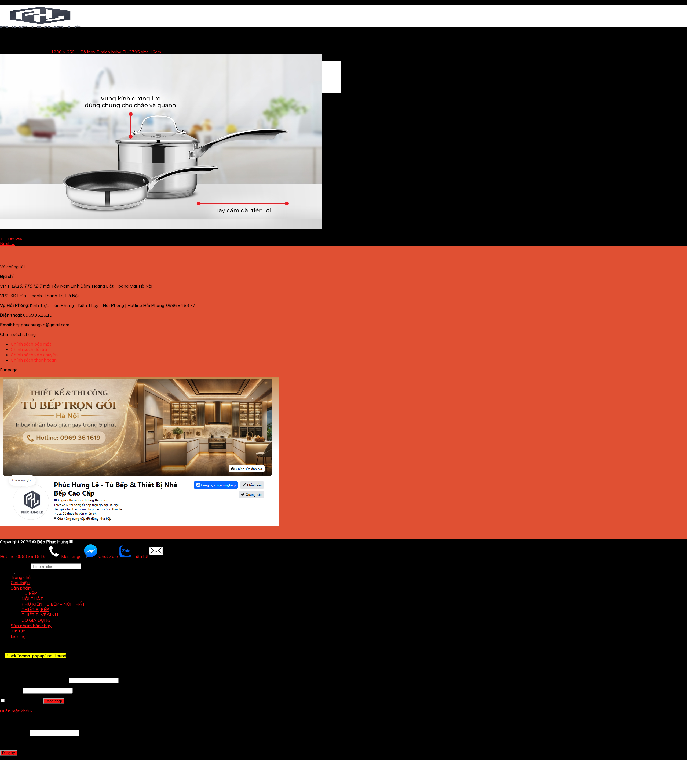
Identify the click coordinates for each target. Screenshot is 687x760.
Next (7, 243)
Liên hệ (18, 636)
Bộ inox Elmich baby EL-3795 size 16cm (121, 51)
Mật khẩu (11, 690)
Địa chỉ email (14, 732)
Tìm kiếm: (20, 566)
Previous (11, 238)
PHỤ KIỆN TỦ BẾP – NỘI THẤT (53, 604)
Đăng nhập (53, 701)
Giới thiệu (20, 582)
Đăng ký (8, 753)
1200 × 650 (63, 51)
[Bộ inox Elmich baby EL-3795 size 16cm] (161, 227)
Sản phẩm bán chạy (31, 625)
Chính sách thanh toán (34, 360)
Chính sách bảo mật (31, 344)
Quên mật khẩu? (16, 711)
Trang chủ (21, 47)
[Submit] (13, 573)
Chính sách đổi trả (29, 349)
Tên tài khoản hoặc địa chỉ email (34, 680)
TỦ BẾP (29, 593)
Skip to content (15, 2)
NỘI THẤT (32, 598)
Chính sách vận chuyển (34, 354)
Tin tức (18, 631)
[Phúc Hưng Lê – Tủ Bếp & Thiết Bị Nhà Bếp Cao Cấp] (40, 28)
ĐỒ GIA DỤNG (35, 620)
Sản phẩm (21, 588)
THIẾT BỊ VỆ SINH (39, 614)
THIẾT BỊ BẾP (35, 609)
